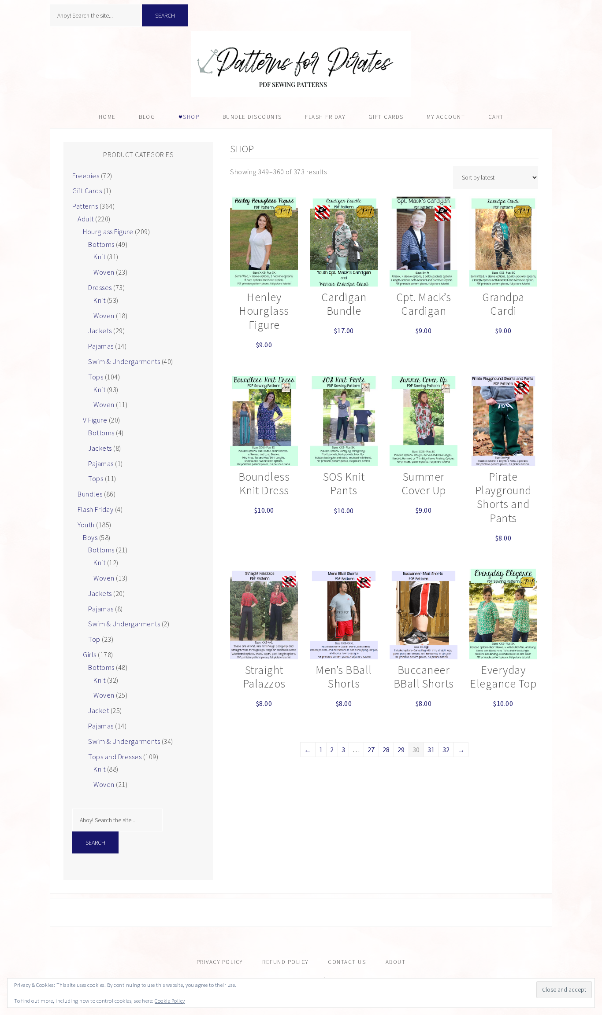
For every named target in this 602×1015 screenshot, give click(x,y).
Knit (99, 256)
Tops (95, 376)
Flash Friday (95, 509)
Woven (104, 272)
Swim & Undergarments (124, 361)
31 (431, 749)
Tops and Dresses (114, 756)
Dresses (100, 287)
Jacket (98, 710)
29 (401, 749)
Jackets (100, 330)
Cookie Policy (170, 1000)
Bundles (90, 493)
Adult (86, 218)
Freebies (85, 175)
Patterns (85, 206)
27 (371, 749)
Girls (90, 654)
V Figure (95, 420)
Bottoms (101, 244)
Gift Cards (87, 190)
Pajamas (101, 346)
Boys (90, 537)
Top (94, 639)
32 (446, 749)
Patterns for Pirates (301, 64)
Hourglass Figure (108, 231)
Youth (86, 524)
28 (386, 749)
